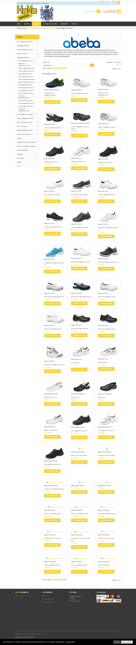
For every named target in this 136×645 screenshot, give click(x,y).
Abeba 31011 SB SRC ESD (104, 394)
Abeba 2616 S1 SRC (76, 359)
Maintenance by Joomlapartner (24, 637)
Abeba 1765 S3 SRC (76, 224)
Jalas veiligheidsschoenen (25, 74)
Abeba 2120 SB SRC (49, 293)
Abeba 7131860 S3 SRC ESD (51, 90)
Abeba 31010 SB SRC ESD (78, 394)
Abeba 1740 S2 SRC (49, 191)
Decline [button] (117, 642)
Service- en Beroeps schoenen (26, 146)
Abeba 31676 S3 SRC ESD (50, 461)
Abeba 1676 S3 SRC (103, 159)
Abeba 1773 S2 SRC (49, 259)
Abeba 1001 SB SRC (103, 89)
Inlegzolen (20, 154)
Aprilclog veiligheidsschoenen (26, 79)
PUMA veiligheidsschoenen (25, 87)
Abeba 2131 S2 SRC (49, 325)
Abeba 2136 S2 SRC (103, 325)
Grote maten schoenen (24, 134)
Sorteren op (45, 62)
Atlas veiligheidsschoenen (25, 100)
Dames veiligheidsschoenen (25, 118)
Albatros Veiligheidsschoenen (26, 82)
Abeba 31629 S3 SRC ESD (104, 427)
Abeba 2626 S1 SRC (103, 359)
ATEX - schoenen (22, 126)
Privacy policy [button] (70, 642)
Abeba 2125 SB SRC (76, 293)
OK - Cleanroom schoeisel (25, 42)
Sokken (19, 162)
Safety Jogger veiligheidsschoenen (24, 110)
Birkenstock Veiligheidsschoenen (24, 64)
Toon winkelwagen (119, 11)
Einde (65, 68)
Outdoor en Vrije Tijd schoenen (26, 142)
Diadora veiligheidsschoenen (26, 68)
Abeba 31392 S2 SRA (49, 427)
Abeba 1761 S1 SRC (49, 223)
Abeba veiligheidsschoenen (26, 71)
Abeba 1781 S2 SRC (103, 259)
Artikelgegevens (60, 86)
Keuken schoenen (22, 53)
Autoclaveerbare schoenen (25, 49)
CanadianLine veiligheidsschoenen (24, 97)
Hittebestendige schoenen (25, 130)
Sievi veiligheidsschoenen (25, 90)
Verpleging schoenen (23, 45)
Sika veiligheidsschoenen (25, 85)
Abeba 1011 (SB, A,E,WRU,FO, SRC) (80, 123)
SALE (18, 166)
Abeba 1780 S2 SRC (76, 258)
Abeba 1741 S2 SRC (76, 191)
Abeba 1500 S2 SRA (103, 124)
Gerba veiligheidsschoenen (26, 106)
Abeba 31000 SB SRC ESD (51, 394)
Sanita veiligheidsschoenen (26, 93)
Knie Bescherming (22, 150)
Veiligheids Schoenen (49, 28)
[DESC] (92, 65)
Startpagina (30, 28)
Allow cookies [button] (127, 642)
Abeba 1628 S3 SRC (49, 158)
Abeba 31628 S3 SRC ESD (77, 427)
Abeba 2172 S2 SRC (49, 361)
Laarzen (19, 138)
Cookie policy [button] (60, 642)
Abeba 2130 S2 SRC (103, 293)
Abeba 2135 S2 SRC (76, 325)
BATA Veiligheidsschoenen (25, 61)
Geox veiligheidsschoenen (25, 76)
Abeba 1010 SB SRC (49, 124)
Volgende (59, 68)
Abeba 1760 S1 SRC (103, 191)
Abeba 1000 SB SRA (76, 90)
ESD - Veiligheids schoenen (25, 114)
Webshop (38, 28)
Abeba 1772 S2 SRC (103, 224)
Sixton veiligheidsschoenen (26, 103)
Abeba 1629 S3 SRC (76, 158)
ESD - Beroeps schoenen (24, 122)
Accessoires (20, 158)
